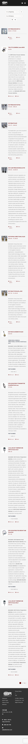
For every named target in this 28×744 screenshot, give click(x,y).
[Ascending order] (21, 11)
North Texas (5, 700)
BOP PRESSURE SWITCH (14, 29)
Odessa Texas (5, 702)
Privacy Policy (5, 712)
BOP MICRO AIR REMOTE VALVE (15, 331)
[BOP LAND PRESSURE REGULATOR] (4, 170)
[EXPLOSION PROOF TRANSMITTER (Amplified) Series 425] (4, 386)
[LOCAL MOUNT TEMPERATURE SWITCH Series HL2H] (4, 450)
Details (18, 37)
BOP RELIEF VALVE (12, 123)
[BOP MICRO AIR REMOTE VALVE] (4, 334)
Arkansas (4, 704)
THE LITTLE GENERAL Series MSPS (16, 47)
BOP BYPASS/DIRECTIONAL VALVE (16, 236)
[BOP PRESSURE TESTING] (4, 107)
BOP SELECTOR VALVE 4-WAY (15, 291)
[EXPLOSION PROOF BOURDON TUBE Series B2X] (4, 533)
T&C (10, 712)
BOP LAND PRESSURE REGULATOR (16, 167)
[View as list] (15, 19)
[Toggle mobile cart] (22, 3)
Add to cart (11, 96)
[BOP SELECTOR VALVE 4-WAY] (4, 293)
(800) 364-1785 (7, 724)
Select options (10, 38)
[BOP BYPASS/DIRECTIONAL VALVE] (4, 239)
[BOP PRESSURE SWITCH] (4, 31)
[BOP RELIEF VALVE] (4, 125)
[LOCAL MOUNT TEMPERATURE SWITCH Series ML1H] (4, 603)
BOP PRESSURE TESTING (14, 104)
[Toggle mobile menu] (25, 3)
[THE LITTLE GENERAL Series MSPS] (4, 49)
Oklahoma (4, 698)
